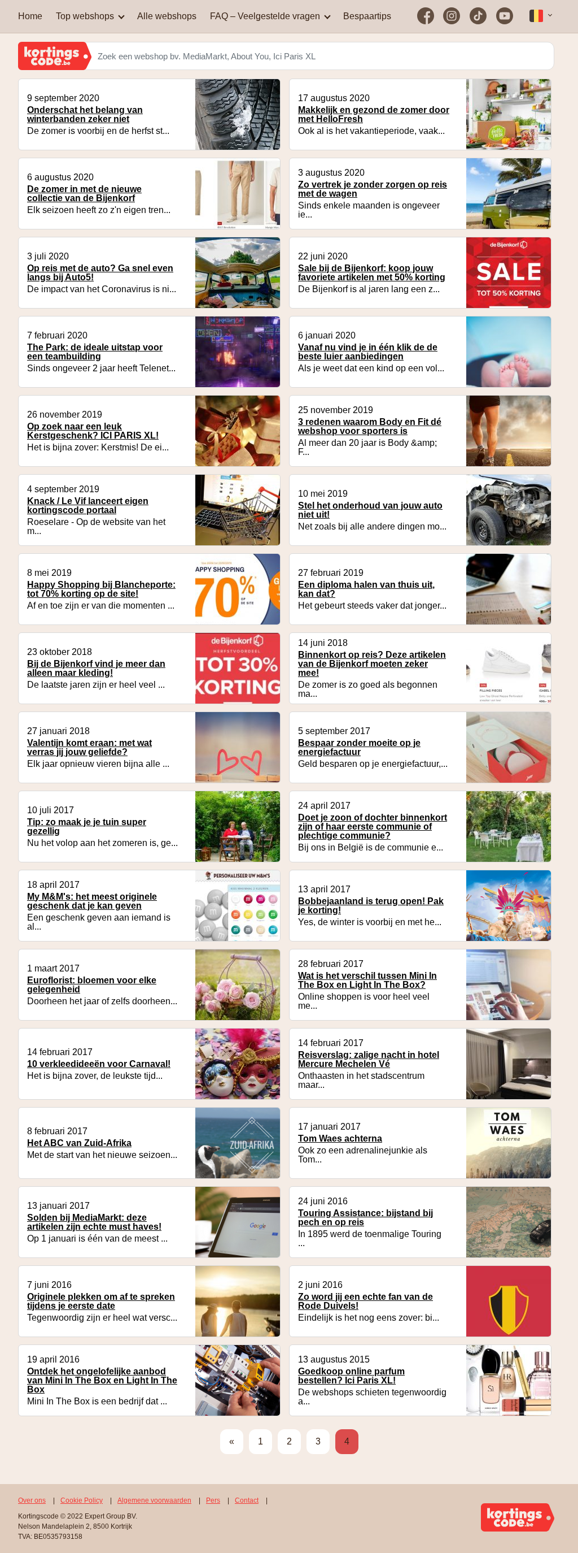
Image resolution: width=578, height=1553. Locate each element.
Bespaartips (367, 16)
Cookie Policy (81, 1500)
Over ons (32, 1500)
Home (30, 16)
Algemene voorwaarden (154, 1500)
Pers (213, 1500)
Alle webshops (166, 16)
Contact (247, 1500)
